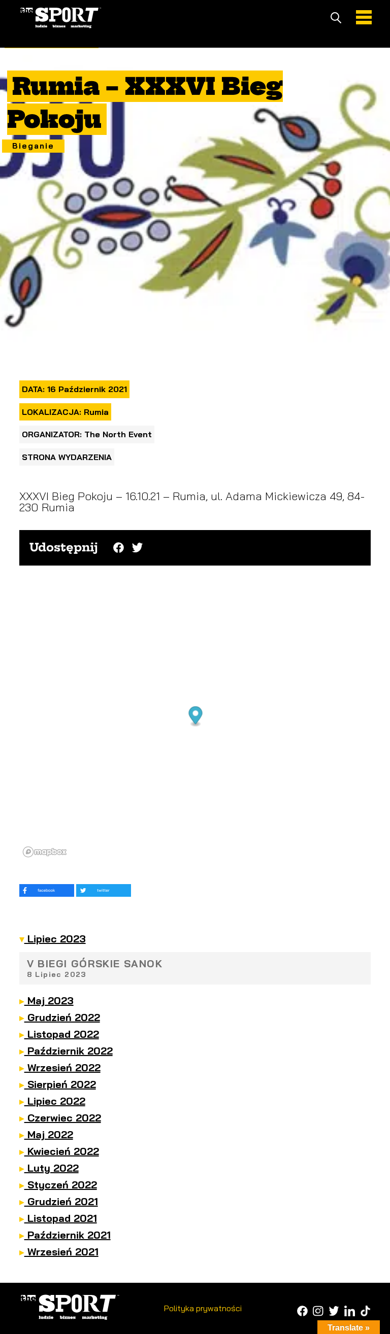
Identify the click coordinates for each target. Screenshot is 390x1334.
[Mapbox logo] (44, 852)
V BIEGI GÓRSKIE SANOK (94, 968)
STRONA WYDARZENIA (67, 457)
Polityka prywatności (203, 1308)
